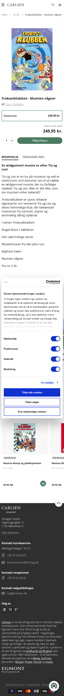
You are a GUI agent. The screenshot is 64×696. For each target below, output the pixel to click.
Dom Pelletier (15, 104)
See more (25, 455)
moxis (49, 662)
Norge (19, 662)
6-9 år (16, 14)
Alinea (36, 658)
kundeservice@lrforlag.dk (22, 562)
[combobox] (8, 140)
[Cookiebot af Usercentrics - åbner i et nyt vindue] (46, 282)
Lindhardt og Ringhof (39, 651)
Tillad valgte (32, 402)
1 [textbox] (6, 140)
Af (3, 104)
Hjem (4, 14)
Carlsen (6, 622)
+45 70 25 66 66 (16, 578)
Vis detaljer (47, 382)
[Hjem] (15, 5)
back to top (58, 503)
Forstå (37, 662)
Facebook (4, 609)
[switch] (55, 349)
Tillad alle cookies (32, 392)
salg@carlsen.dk (17, 593)
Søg (53, 5)
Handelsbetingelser (15, 684)
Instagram (10, 609)
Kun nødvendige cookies (32, 411)
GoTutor (46, 658)
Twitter (16, 609)
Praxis (28, 662)
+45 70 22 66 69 (16, 555)
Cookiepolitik (33, 684)
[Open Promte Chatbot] (54, 686)
